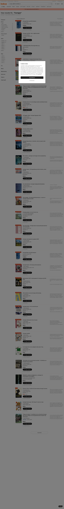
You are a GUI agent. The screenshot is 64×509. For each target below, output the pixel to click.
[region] (32, 72)
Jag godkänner (32, 77)
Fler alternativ (32, 80)
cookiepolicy (39, 74)
